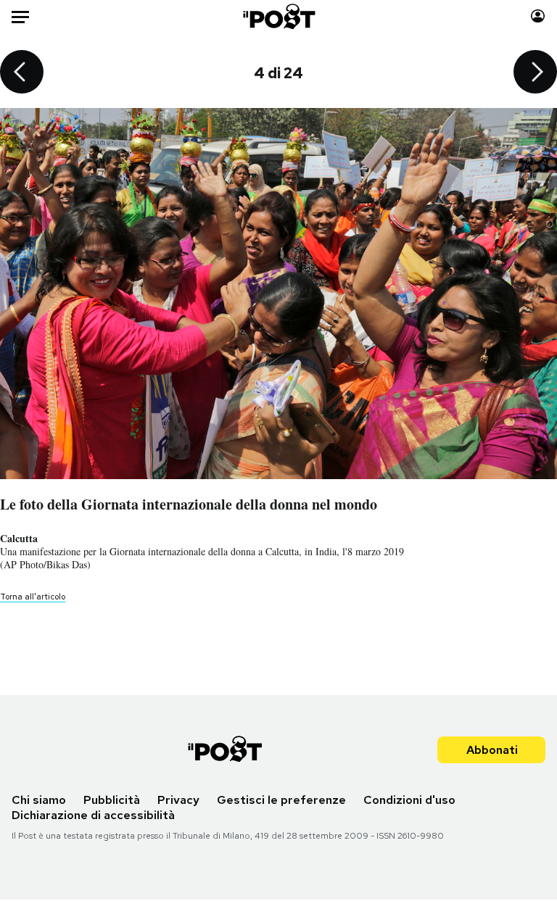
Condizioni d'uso (409, 799)
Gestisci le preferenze (281, 799)
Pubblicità (111, 799)
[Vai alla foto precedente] (22, 73)
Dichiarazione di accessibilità (93, 815)
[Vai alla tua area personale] (537, 16)
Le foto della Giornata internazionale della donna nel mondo (188, 504)
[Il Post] (278, 16)
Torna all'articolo (32, 596)
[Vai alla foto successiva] (535, 73)
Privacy (178, 799)
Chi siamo (39, 799)
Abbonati (492, 749)
